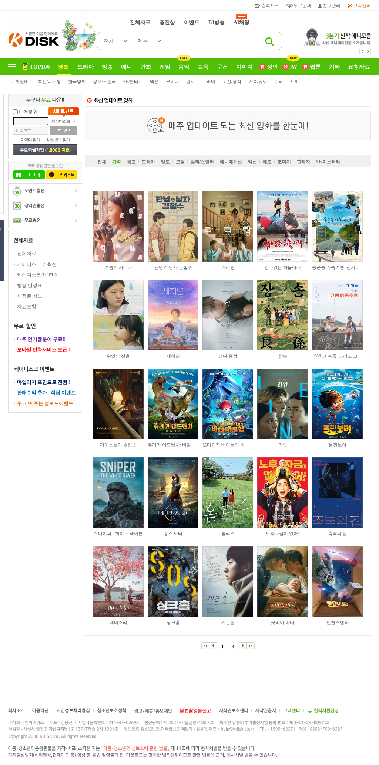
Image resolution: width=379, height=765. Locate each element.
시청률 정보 (29, 296)
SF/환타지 (133, 81)
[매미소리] (118, 581)
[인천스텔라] (337, 581)
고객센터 (362, 5)
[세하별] (173, 315)
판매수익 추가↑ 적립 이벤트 (46, 392)
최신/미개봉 (49, 81)
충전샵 (167, 22)
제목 (143, 41)
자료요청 (26, 306)
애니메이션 (231, 161)
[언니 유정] (227, 315)
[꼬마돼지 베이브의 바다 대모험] (227, 404)
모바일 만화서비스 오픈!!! (44, 349)
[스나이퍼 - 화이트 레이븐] (118, 492)
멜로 (190, 81)
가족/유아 (257, 81)
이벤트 (191, 22)
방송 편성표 (29, 285)
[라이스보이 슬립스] (118, 404)
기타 (278, 81)
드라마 (208, 81)
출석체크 (270, 5)
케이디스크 (60, 121)
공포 (131, 161)
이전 (362, 51)
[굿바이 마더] (282, 581)
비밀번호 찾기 (58, 139)
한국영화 (77, 81)
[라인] (282, 404)
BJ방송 (216, 22)
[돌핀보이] (337, 404)
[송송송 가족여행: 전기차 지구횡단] (337, 226)
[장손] (282, 315)
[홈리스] (227, 492)
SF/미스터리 (328, 161)
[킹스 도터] (173, 492)
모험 (180, 161)
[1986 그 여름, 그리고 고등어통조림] (337, 315)
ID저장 (26, 111)
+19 (293, 81)
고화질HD (21, 81)
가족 (116, 161)
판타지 (303, 161)
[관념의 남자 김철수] (173, 226)
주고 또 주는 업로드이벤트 (45, 403)
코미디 (172, 81)
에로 (267, 161)
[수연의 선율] (118, 315)
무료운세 (302, 5)
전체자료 (140, 22)
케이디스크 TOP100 (38, 274)
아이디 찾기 (30, 139)
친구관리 (332, 5)
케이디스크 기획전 (37, 264)
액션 (154, 81)
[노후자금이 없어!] (282, 492)
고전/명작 (231, 81)
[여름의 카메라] (118, 226)
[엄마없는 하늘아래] (282, 226)
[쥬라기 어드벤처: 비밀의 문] (173, 404)
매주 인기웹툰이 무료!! (41, 339)
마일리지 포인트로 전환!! (43, 382)
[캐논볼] (227, 581)
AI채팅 (241, 22)
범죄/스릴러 (202, 161)
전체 (109, 41)
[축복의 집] (337, 492)
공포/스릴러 (104, 81)
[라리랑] (227, 226)
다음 (368, 51)
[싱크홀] (173, 581)
